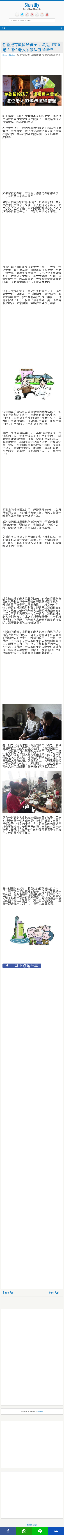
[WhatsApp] (24, 1531)
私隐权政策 (32, 1525)
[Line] (40, 1531)
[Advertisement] (27, 66)
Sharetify (32, 5)
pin (32, 14)
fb (17, 14)
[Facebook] (8, 1531)
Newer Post (8, 1292)
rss (41, 14)
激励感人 (12, 55)
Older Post (54, 1292)
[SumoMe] (56, 1531)
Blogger (40, 1411)
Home (4, 55)
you (46, 14)
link (36, 14)
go (27, 14)
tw (22, 14)
